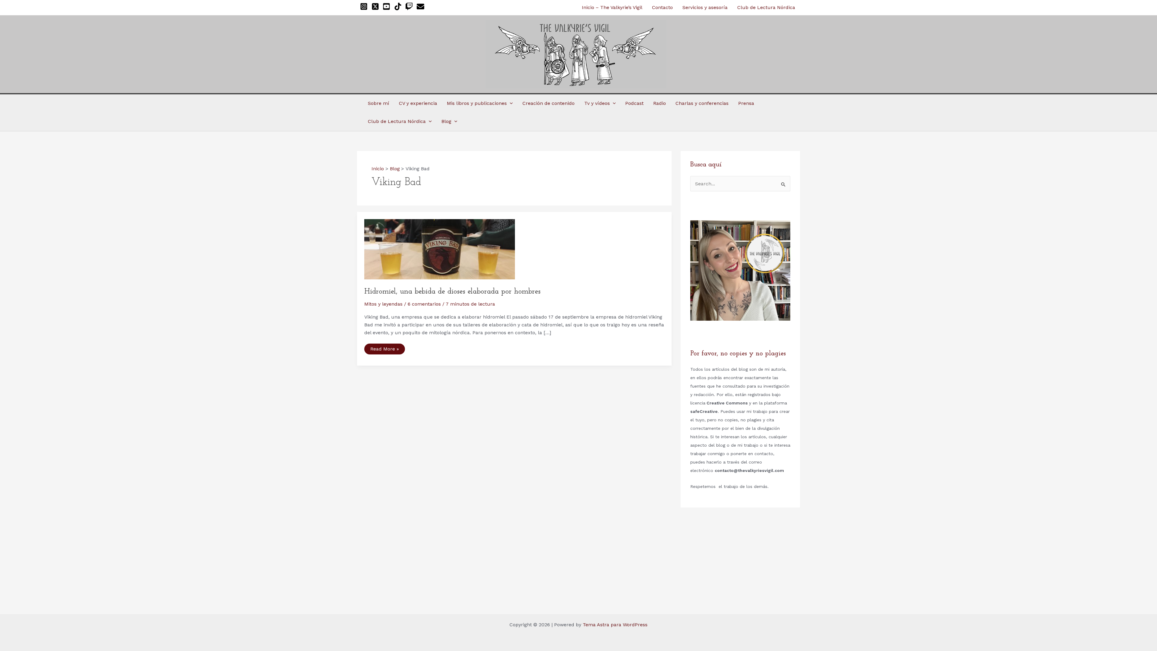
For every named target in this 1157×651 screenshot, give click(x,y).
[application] (510, 103)
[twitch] (410, 6)
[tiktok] (399, 6)
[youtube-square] (388, 6)
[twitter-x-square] (376, 6)
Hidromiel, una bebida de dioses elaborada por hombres (452, 291)
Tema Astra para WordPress (615, 624)
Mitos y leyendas (383, 304)
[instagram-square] (365, 6)
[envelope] (422, 6)
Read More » (384, 350)
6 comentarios (424, 304)
